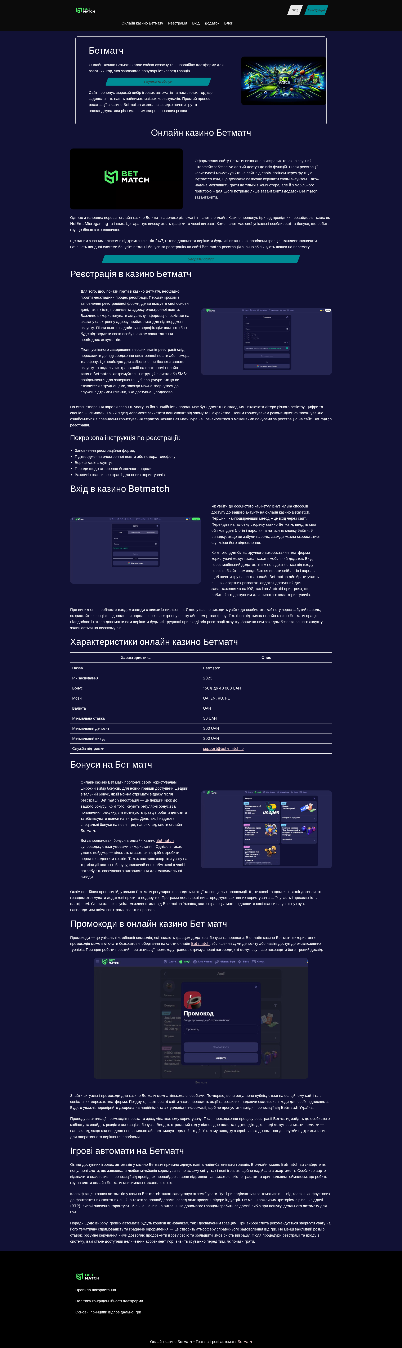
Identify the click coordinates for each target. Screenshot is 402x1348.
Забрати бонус (201, 258)
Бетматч (245, 1341)
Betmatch (165, 840)
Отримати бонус (158, 81)
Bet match (200, 943)
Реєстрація (316, 10)
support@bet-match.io (223, 748)
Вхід (295, 10)
